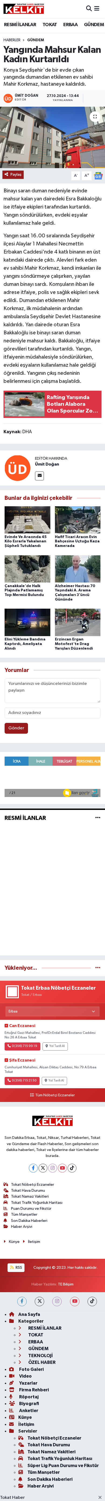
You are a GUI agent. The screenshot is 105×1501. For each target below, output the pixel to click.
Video (25, 1376)
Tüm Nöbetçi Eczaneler (55, 1095)
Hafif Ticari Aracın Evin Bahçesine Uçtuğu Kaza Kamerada (77, 541)
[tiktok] (92, 1301)
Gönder (16, 728)
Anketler (28, 1410)
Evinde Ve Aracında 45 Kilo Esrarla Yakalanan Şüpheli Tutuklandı (26, 541)
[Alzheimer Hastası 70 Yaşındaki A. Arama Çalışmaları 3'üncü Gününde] (78, 568)
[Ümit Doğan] (17, 468)
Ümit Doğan (47, 464)
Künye (14, 1242)
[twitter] (39, 1301)
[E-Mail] (39, 476)
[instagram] (57, 1301)
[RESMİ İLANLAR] (97, 818)
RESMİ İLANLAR (20, 24)
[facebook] (22, 1301)
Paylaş (16, 174)
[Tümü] (97, 968)
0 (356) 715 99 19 (24, 1046)
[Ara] (89, 9)
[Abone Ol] (98, 176)
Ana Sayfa (29, 1314)
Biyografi (28, 1403)
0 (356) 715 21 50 (24, 1080)
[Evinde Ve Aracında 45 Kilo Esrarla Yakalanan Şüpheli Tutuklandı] (27, 520)
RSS (18, 1268)
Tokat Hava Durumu (28, 1190)
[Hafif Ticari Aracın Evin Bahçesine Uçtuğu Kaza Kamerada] (78, 520)
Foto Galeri (31, 1369)
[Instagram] (52, 1168)
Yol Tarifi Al (57, 1046)
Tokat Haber (12, 1497)
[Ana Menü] (96, 9)
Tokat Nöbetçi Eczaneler (32, 1185)
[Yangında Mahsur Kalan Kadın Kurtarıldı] (52, 137)
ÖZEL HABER (41, 1362)
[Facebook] (33, 1168)
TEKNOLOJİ (40, 1355)
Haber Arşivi (21, 1227)
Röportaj (28, 1397)
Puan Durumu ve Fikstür (31, 1209)
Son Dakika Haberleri (29, 1221)
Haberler (12, 40)
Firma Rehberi (33, 1390)
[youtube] (74, 1301)
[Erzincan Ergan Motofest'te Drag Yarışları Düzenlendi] (78, 622)
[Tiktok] (72, 1168)
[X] (42, 1168)
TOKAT (50, 24)
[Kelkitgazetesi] (24, 9)
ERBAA (70, 24)
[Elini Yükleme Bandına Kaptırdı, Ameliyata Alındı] (27, 622)
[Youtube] (62, 1168)
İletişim (34, 1242)
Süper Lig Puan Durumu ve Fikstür (63, 1465)
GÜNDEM (94, 24)
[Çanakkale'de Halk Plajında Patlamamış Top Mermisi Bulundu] (27, 568)
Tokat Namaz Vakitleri (30, 1196)
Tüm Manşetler (24, 1214)
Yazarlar (27, 1383)
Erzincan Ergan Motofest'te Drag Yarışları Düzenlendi (74, 643)
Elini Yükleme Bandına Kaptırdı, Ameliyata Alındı (25, 643)
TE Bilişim (66, 1284)
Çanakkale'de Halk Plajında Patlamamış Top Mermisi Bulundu (24, 590)
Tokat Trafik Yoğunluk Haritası (36, 1203)
